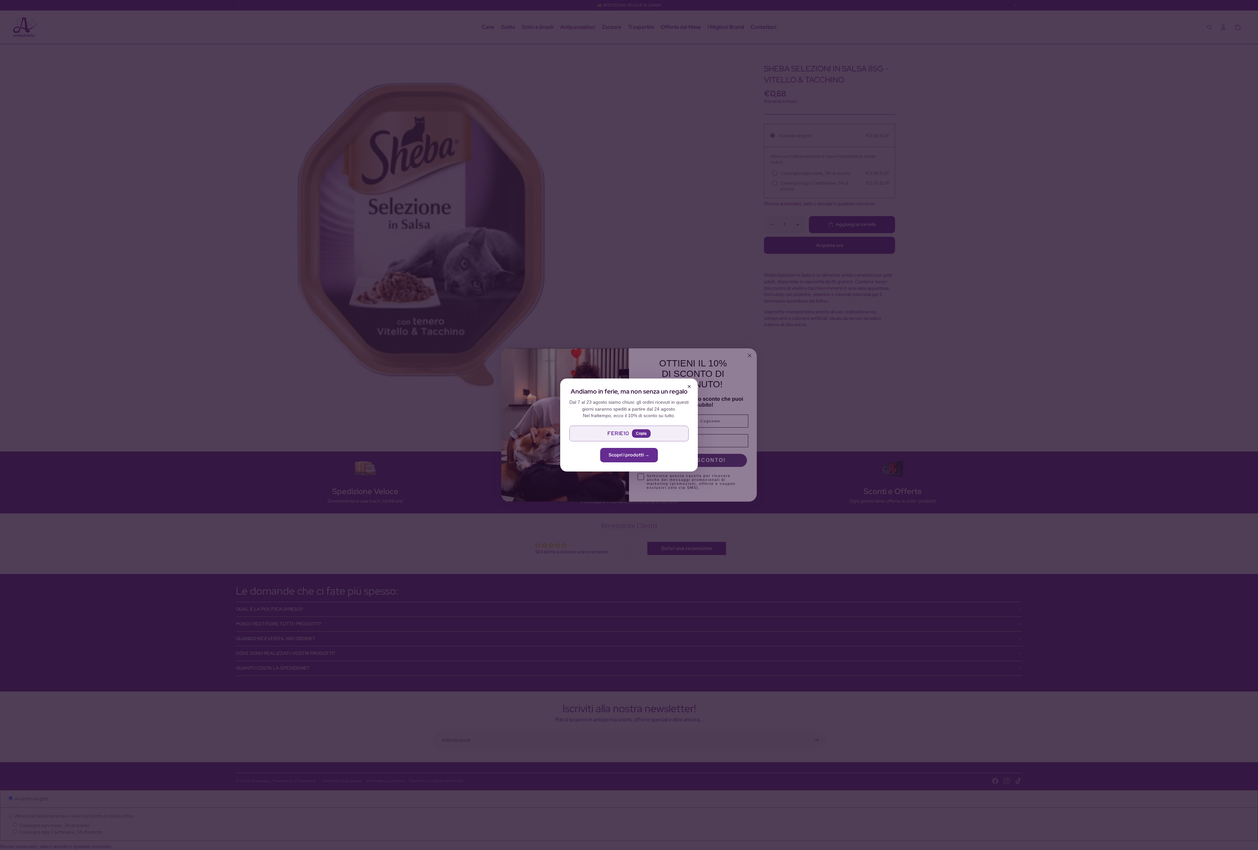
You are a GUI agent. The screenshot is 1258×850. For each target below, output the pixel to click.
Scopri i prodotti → (629, 455)
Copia (641, 433)
